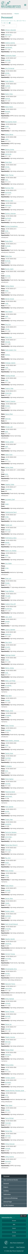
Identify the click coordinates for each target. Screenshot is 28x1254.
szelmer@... (8, 1135)
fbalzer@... (8, 111)
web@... (7, 139)
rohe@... (7, 875)
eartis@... (7, 73)
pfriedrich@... (8, 393)
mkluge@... (8, 596)
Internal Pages (8, 1201)
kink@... (7, 568)
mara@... (7, 903)
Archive (14, 1235)
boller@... (7, 167)
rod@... (7, 316)
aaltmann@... (8, 34)
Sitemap (14, 1232)
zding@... (7, 329)
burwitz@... (8, 276)
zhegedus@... (8, 489)
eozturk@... (8, 783)
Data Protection (20, 1247)
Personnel (6, 1176)
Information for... (7, 1217)
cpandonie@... (9, 47)
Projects (6, 1187)
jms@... (7, 745)
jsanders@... (8, 916)
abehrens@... (8, 154)
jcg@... (7, 446)
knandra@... (8, 758)
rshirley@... (8, 1003)
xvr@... (7, 1095)
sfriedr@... (7, 406)
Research (6, 1183)
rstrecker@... (8, 1054)
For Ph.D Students (9, 1205)
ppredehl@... (8, 824)
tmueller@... (8, 730)
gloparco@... (8, 634)
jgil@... (7, 431)
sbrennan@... (8, 205)
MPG (14, 1224)
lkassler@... (8, 529)
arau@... (7, 862)
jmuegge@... (8, 715)
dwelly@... (8, 355)
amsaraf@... (8, 929)
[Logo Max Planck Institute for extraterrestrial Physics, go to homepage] (11, 4)
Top (24, 1216)
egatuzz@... (8, 418)
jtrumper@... (8, 1082)
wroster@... (8, 890)
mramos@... (8, 850)
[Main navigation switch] (25, 5)
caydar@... (8, 86)
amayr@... (8, 647)
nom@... (7, 660)
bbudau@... (8, 246)
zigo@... (7, 504)
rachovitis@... (8, 837)
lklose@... (7, 583)
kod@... (7, 303)
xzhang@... (8, 1148)
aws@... (7, 1069)
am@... (7, 672)
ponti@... (7, 811)
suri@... (7, 231)
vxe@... (7, 367)
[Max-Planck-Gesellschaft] (7, 1243)
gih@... (7, 474)
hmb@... (7, 126)
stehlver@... (8, 1042)
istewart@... (8, 1029)
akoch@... (7, 973)
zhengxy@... (8, 1161)
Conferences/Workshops (11, 1198)
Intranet (14, 1220)
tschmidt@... (8, 958)
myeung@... (8, 1123)
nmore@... (8, 700)
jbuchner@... (8, 218)
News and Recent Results (11, 1180)
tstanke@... (8, 1016)
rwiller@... (7, 1110)
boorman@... (8, 192)
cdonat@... (8, 342)
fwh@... (7, 459)
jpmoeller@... (8, 685)
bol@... (7, 180)
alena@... (7, 542)
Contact (14, 1228)
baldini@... (8, 98)
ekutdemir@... (9, 608)
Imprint (12, 1247)
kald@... (7, 517)
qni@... (7, 771)
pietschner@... (9, 796)
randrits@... (8, 60)
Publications (7, 1194)
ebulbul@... (8, 261)
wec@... (7, 290)
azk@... (7, 555)
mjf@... (7, 380)
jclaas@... (7, 621)
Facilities (6, 1191)
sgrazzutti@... (9, 988)
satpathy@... (8, 943)
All (9, 23)
